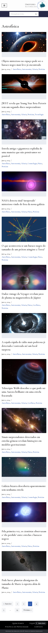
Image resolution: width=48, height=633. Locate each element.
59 (17, 610)
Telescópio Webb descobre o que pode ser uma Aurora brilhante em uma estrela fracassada (23, 392)
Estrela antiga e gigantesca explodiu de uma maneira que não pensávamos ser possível (22, 152)
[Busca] (36, 14)
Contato (38, 627)
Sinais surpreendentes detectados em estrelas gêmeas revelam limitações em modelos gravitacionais (22, 440)
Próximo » (27, 610)
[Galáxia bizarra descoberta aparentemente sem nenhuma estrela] (24, 467)
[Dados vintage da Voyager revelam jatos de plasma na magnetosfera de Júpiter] (24, 280)
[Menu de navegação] (4, 5)
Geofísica (36, 305)
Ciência (35, 69)
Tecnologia (39, 114)
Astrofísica (17, 69)
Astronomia (26, 69)
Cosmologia (32, 163)
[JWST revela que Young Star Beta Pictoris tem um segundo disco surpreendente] (24, 83)
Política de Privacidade (16, 627)
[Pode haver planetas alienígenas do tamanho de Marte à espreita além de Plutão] (24, 561)
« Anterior (7, 604)
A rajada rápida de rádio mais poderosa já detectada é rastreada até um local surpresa (23, 346)
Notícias (42, 69)
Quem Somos (18, 623)
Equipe (33, 623)
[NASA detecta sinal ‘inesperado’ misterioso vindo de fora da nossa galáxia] (24, 181)
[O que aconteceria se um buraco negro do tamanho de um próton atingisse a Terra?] (24, 231)
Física (40, 163)
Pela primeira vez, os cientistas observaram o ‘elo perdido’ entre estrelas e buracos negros (24, 535)
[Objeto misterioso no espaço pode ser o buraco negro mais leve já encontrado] (24, 42)
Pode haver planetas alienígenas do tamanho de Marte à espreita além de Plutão (21, 584)
